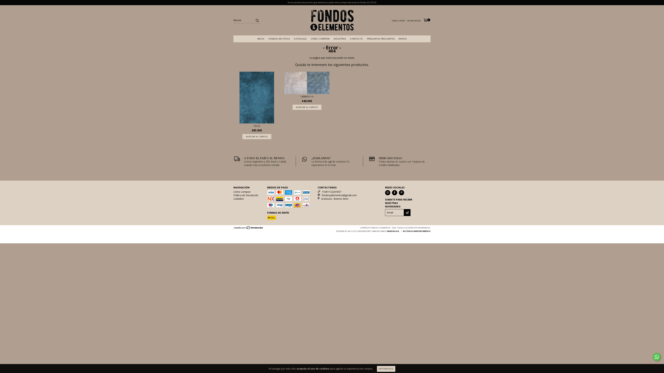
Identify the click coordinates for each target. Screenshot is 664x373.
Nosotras (340, 38)
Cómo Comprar (320, 38)
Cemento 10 (307, 96)
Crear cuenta (398, 21)
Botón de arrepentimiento (417, 231)
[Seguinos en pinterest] (401, 192)
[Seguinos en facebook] (394, 192)
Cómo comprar (242, 191)
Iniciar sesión (414, 21)
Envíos (403, 38)
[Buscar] (257, 20)
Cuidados (238, 198)
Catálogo (300, 38)
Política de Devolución (245, 195)
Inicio (261, 38)
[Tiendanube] (248, 228)
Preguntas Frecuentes (381, 38)
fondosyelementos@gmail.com (339, 195)
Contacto (356, 38)
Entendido (386, 368)
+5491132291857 (331, 191)
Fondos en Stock (279, 38)
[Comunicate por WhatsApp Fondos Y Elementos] (657, 357)
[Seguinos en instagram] (387, 192)
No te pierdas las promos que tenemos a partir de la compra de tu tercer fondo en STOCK (332, 2)
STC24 (257, 126)
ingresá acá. (393, 231)
